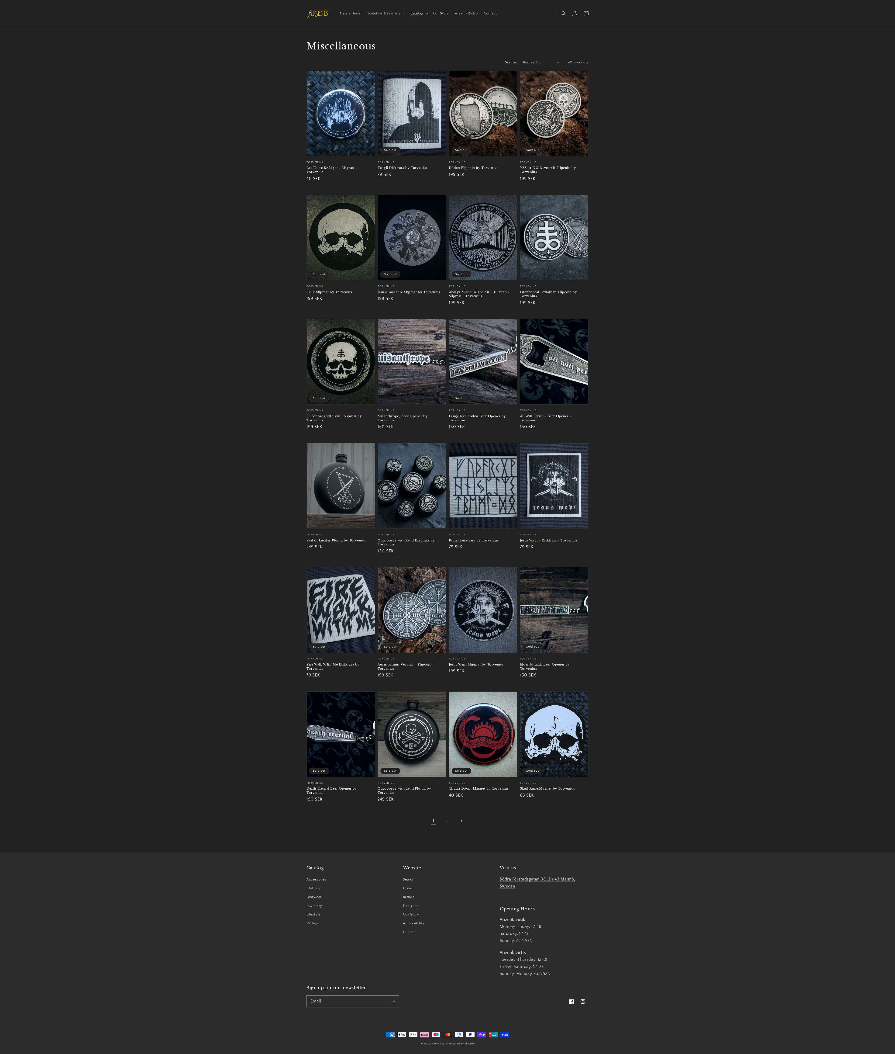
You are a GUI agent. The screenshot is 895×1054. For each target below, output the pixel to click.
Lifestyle (313, 914)
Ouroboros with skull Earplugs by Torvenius (406, 542)
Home (408, 888)
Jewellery (314, 906)
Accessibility (413, 923)
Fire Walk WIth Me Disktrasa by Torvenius (332, 666)
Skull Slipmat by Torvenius (329, 292)
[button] (386, 13)
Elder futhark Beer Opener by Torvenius (545, 666)
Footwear (313, 897)
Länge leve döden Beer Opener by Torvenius (477, 418)
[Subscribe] (393, 1001)
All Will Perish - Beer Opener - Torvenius (545, 418)
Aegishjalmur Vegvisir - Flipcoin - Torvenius (406, 666)
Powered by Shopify (461, 1043)
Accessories (316, 879)
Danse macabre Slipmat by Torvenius (409, 292)
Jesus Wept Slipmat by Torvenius (476, 664)
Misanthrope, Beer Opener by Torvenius (402, 418)
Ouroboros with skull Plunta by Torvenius (404, 791)
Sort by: (511, 62)
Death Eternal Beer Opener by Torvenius (331, 791)
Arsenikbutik (440, 1043)
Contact (409, 932)
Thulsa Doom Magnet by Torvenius (479, 788)
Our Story (411, 914)
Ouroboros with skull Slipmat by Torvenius (334, 418)
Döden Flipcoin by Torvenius (473, 168)
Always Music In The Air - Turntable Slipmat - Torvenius (479, 294)
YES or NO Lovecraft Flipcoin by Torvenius (548, 170)
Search (408, 879)
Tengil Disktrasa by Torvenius (402, 168)
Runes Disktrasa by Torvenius (474, 540)
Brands (408, 897)
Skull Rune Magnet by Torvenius (547, 788)
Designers (411, 906)
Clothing (313, 888)
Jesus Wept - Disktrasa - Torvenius (548, 540)
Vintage (312, 923)
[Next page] (461, 821)
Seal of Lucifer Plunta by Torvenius (336, 540)
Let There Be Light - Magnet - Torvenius (331, 170)
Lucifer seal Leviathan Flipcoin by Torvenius (548, 294)
